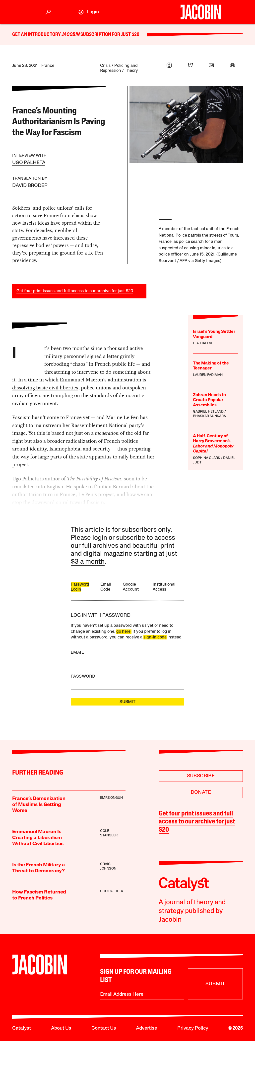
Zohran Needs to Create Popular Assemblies (209, 400)
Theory (131, 71)
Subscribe (201, 776)
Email (77, 652)
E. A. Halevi (202, 343)
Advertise (146, 1028)
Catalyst (21, 1028)
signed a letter (103, 356)
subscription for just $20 (109, 34)
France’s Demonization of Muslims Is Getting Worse (38, 804)
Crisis (105, 66)
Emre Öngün (111, 798)
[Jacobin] (201, 12)
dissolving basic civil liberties (45, 387)
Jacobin (71, 34)
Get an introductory (37, 34)
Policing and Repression (119, 68)
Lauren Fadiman (208, 375)
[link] (88, 12)
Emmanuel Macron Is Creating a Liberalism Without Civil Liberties (38, 837)
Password (83, 676)
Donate (201, 792)
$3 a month (88, 562)
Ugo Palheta (28, 162)
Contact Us (103, 1028)
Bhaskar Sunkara (209, 416)
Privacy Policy (192, 1028)
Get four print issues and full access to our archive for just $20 (74, 291)
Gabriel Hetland (208, 412)
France (47, 66)
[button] (15, 12)
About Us (61, 1028)
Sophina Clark (206, 458)
